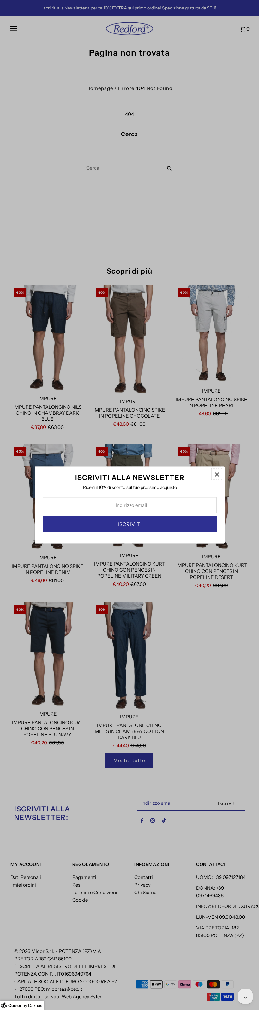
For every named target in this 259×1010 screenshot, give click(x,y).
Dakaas (35, 1005)
